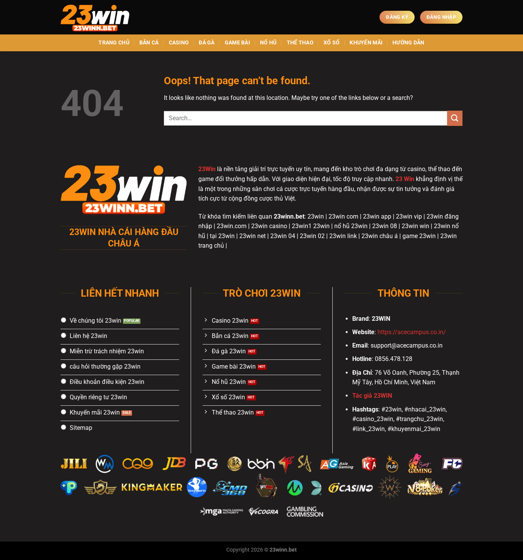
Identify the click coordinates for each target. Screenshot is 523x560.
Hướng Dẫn (408, 42)
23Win (207, 169)
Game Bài (237, 42)
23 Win (405, 179)
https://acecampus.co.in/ (412, 332)
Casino (179, 42)
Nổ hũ (268, 42)
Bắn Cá (149, 42)
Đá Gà (206, 42)
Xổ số (332, 42)
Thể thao (300, 42)
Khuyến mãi (366, 42)
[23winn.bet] (98, 17)
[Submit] (455, 118)
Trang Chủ (113, 42)
